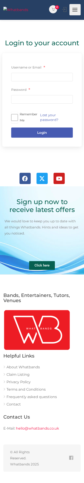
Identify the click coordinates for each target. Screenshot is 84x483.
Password (20, 90)
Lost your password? (49, 117)
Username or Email (28, 67)
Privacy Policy (18, 382)
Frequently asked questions (31, 397)
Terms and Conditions (26, 389)
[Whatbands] (15, 10)
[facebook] (71, 458)
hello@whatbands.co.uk (37, 428)
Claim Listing (18, 374)
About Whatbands (23, 367)
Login (42, 132)
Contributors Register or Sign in (64, 9)
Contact (13, 404)
